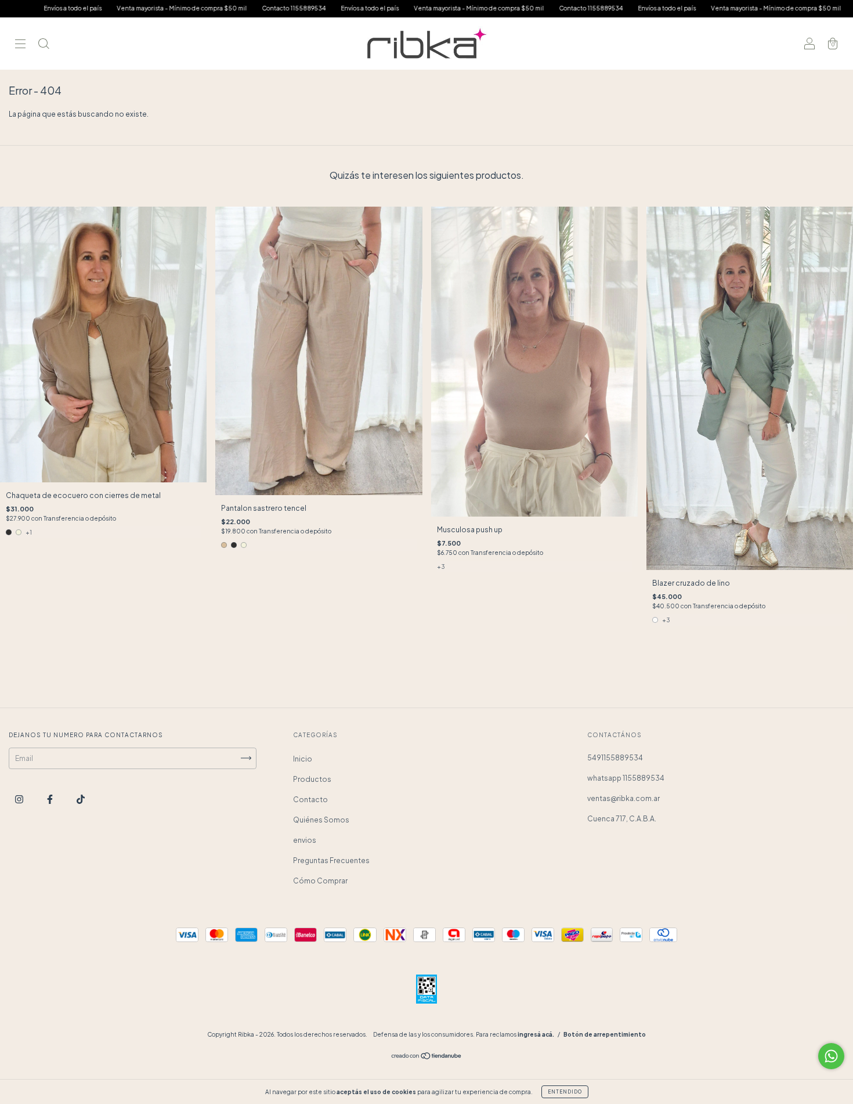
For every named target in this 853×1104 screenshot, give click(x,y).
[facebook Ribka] (50, 799)
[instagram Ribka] (20, 799)
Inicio (302, 759)
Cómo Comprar (320, 880)
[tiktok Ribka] (80, 799)
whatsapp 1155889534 (625, 778)
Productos (312, 779)
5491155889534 (615, 757)
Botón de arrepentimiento (604, 1034)
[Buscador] (43, 45)
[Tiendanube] (427, 1057)
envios (304, 840)
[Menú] (20, 45)
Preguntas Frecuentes (331, 860)
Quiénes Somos (321, 820)
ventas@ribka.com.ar (623, 798)
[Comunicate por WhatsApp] (831, 1056)
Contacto (310, 799)
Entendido (565, 1092)
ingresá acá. (536, 1034)
